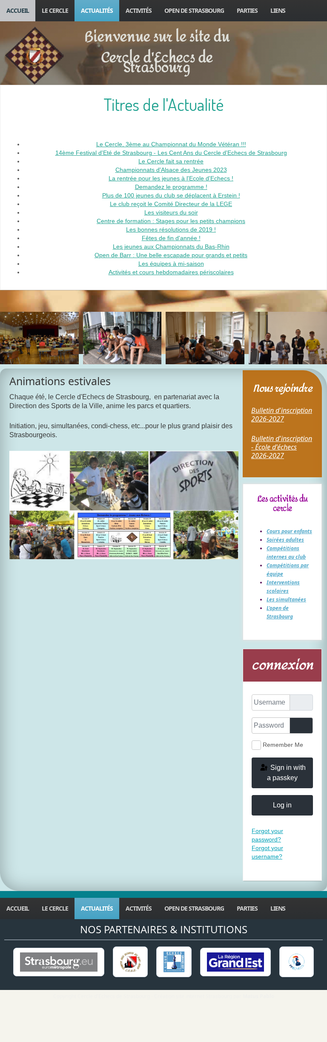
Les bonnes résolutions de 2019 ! (171, 229)
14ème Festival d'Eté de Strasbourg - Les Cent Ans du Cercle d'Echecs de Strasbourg (171, 152)
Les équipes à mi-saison (171, 263)
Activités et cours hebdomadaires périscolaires (171, 272)
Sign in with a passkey (286, 772)
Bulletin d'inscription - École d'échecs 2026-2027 (281, 447)
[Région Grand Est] (235, 962)
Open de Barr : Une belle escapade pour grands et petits (171, 255)
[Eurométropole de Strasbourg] (58, 962)
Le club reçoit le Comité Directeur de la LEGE (171, 203)
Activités (139, 10)
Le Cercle (55, 10)
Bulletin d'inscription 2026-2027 (281, 415)
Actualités (97, 10)
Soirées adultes (285, 539)
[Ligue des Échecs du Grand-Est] (174, 961)
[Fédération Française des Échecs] (296, 961)
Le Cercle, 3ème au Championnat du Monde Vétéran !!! (171, 144)
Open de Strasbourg (194, 10)
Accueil (17, 10)
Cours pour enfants (289, 531)
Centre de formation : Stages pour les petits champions (171, 221)
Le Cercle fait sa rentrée (171, 161)
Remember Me (283, 744)
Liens (277, 10)
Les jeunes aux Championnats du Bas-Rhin (171, 246)
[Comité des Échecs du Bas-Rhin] (130, 961)
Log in (282, 805)
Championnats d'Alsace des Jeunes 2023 (171, 169)
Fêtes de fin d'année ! (171, 238)
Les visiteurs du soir (171, 212)
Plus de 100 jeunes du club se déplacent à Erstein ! (171, 195)
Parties (247, 10)
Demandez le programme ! (171, 186)
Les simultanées (286, 599)
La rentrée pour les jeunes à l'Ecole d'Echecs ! (171, 178)
